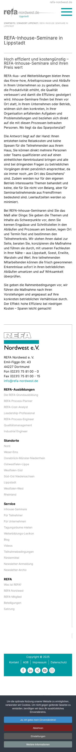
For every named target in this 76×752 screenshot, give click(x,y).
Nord (7, 446)
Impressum (40, 662)
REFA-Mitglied (13, 596)
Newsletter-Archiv (15, 569)
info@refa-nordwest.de (21, 381)
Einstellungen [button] (38, 736)
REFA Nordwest (14, 590)
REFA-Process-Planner (18, 401)
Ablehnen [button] (38, 727)
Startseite (9, 23)
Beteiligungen (12, 602)
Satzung (9, 608)
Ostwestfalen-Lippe (16, 464)
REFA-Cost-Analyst (16, 407)
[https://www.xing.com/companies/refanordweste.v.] (38, 670)
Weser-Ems (11, 452)
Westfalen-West (14, 488)
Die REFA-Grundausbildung (21, 394)
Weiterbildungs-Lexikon (19, 533)
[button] (66, 12)
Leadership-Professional (19, 413)
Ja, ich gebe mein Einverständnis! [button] (38, 719)
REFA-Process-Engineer (19, 419)
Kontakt (14, 662)
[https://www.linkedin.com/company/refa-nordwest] (30, 670)
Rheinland (10, 494)
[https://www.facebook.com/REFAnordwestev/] (23, 670)
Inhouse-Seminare (15, 509)
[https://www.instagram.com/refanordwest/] (52, 670)
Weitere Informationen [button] (38, 744)
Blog (7, 539)
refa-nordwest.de (61, 2)
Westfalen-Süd (13, 470)
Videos (8, 545)
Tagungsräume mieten (18, 527)
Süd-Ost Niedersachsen (19, 476)
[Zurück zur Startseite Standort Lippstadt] (32, 11)
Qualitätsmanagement (18, 425)
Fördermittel (11, 557)
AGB (25, 662)
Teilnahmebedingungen (19, 551)
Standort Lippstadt (27, 23)
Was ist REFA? (12, 584)
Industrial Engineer (15, 431)
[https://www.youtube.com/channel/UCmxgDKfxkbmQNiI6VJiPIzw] (45, 670)
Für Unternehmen (15, 521)
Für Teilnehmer (13, 515)
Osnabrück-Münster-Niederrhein (24, 458)
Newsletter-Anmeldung (18, 563)
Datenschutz (59, 662)
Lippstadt (10, 482)
